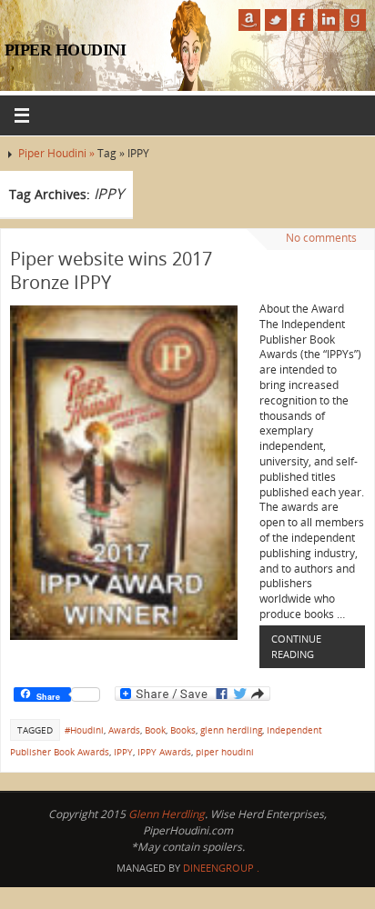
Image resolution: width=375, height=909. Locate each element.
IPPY (123, 751)
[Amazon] (249, 20)
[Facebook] (302, 20)
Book (155, 730)
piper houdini (225, 751)
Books (183, 730)
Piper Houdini (65, 50)
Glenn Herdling (166, 814)
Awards (124, 730)
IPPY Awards (164, 751)
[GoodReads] (355, 20)
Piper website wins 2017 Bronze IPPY (111, 270)
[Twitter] (276, 20)
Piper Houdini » (57, 153)
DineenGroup (218, 867)
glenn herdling (231, 730)
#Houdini (84, 730)
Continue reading (296, 647)
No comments (321, 237)
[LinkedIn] (329, 20)
